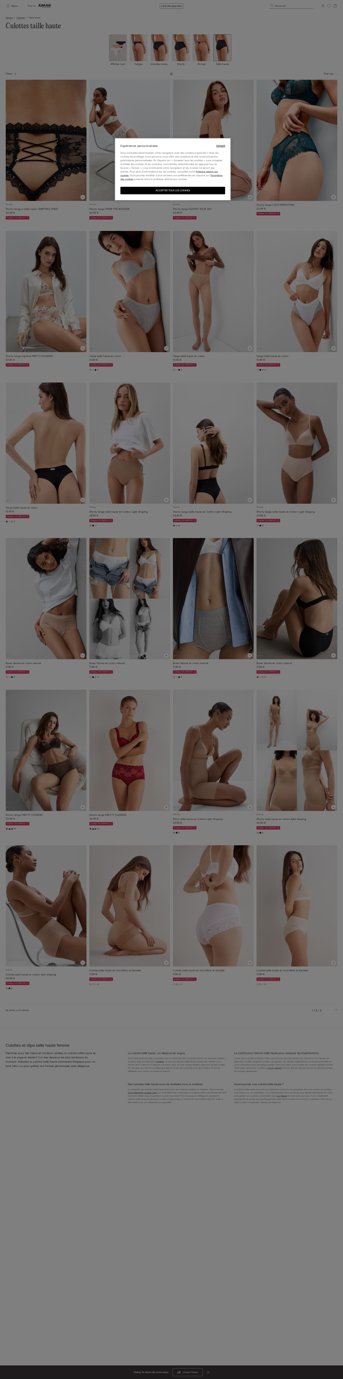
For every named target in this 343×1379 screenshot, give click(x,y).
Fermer (220, 146)
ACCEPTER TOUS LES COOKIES (173, 190)
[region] (173, 169)
